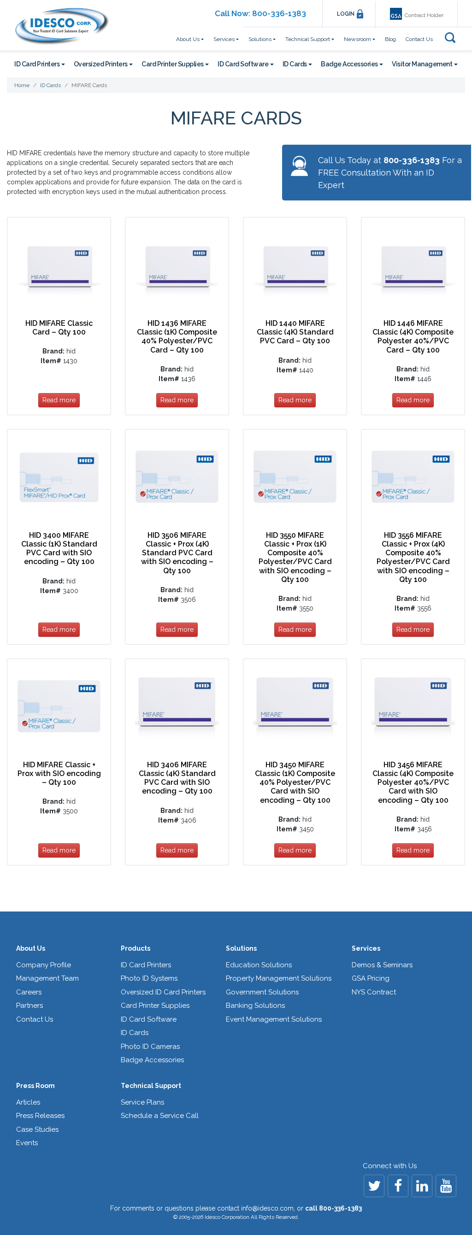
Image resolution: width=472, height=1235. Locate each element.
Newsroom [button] (357, 39)
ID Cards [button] (295, 64)
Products (135, 948)
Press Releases (40, 1116)
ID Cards (134, 1033)
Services (366, 948)
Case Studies (37, 1129)
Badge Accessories (152, 1060)
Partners (29, 1005)
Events (27, 1143)
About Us (30, 948)
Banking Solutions (255, 1005)
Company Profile (43, 965)
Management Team (47, 978)
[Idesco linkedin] (422, 1186)
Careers (28, 992)
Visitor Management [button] (422, 64)
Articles (28, 1102)
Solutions (241, 948)
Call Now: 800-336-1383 (260, 13)
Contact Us (419, 39)
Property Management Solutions (278, 978)
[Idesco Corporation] (61, 26)
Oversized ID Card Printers (163, 992)
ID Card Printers (146, 965)
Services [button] (224, 39)
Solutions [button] (259, 39)
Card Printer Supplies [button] (173, 64)
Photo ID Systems (149, 978)
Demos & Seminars (382, 965)
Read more (59, 400)
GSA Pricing (370, 978)
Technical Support (151, 1085)
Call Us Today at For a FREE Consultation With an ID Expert (390, 172)
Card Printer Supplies (155, 1005)
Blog (390, 39)
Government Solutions (262, 992)
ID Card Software (149, 1019)
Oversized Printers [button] (101, 64)
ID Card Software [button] (243, 64)
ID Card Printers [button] (36, 64)
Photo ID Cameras (150, 1046)
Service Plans (142, 1102)
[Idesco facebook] (398, 1186)
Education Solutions (259, 965)
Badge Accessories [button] (349, 64)
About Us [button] (188, 39)
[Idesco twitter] (374, 1186)
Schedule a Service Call (160, 1116)
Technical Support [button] (307, 39)
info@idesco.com (267, 1208)
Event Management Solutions (274, 1019)
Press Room (35, 1085)
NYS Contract (374, 992)
